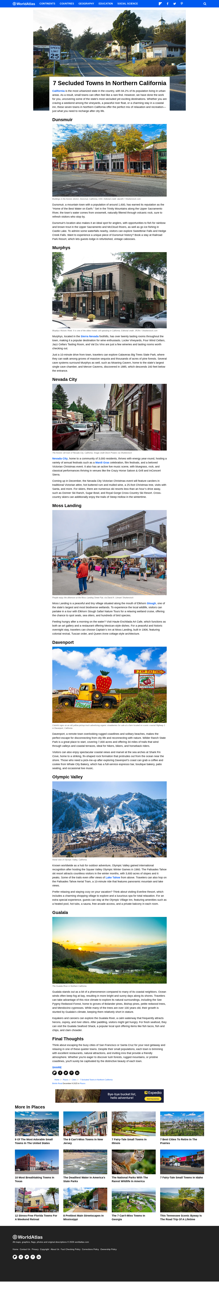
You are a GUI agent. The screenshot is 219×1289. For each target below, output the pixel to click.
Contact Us (25, 1249)
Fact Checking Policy (70, 1249)
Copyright (44, 1249)
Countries (67, 3)
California (58, 90)
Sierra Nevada (90, 336)
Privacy (35, 1249)
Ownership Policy (108, 1249)
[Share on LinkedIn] (77, 1073)
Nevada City (60, 458)
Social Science (127, 3)
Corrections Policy (90, 1249)
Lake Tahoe (113, 877)
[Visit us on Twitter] (27, 1257)
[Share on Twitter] (66, 1073)
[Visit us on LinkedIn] (38, 1257)
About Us (55, 1249)
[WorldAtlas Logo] (25, 4)
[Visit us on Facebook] (21, 1257)
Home (15, 1249)
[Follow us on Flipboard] (15, 1257)
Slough (151, 603)
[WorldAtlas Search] (204, 3)
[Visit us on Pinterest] (33, 1257)
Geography (86, 3)
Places (82, 1083)
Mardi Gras (102, 462)
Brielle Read (57, 1083)
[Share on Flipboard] (54, 1073)
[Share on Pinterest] (71, 1073)
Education (106, 3)
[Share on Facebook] (60, 1073)
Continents (47, 3)
